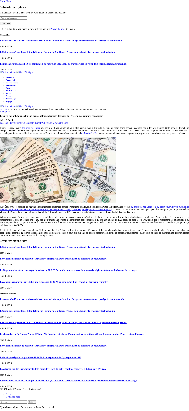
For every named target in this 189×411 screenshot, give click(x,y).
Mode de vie (11, 91)
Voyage (9, 101)
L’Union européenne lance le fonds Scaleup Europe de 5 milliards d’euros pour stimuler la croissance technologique (57, 52)
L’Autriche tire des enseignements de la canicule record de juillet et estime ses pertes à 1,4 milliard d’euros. (53, 369)
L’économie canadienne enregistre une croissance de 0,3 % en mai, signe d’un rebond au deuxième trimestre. (54, 282)
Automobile (11, 80)
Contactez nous (13, 396)
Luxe (8, 88)
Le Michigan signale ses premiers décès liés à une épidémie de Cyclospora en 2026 (40, 357)
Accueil (3, 109)
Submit (32, 402)
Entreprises (11, 85)
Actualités (10, 77)
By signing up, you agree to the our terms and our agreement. (39, 29)
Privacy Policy (57, 29)
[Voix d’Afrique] (16, 72)
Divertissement (12, 83)
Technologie (11, 99)
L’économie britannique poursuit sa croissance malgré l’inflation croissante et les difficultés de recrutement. (53, 258)
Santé (8, 93)
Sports (8, 96)
